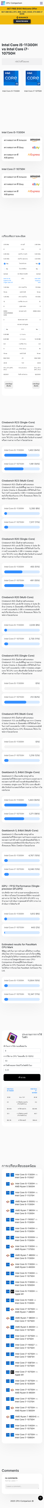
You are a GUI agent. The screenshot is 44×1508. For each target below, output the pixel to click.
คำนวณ (22, 1077)
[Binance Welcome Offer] (22, 17)
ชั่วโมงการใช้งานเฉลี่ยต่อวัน (15, 1046)
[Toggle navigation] (41, 3)
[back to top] (40, 1498)
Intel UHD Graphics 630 (37, 280)
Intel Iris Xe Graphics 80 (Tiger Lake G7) (8, 280)
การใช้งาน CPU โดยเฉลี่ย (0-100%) (19, 1056)
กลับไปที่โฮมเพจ (22, 61)
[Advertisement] (22, 32)
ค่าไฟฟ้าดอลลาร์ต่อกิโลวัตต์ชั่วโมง (18, 1065)
